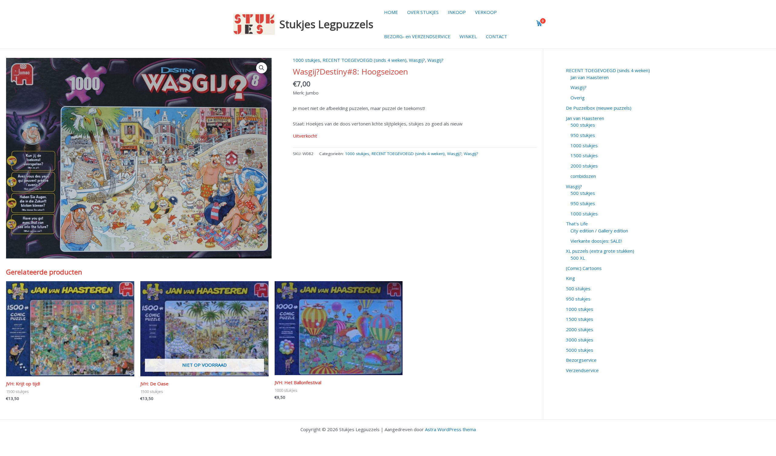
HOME (391, 12)
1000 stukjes (306, 60)
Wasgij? (417, 60)
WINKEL (468, 36)
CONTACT (496, 36)
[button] (261, 67)
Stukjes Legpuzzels (326, 24)
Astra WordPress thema (450, 429)
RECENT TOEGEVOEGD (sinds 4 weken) (364, 60)
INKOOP (457, 12)
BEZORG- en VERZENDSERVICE (417, 36)
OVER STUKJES (423, 12)
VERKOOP (486, 12)
